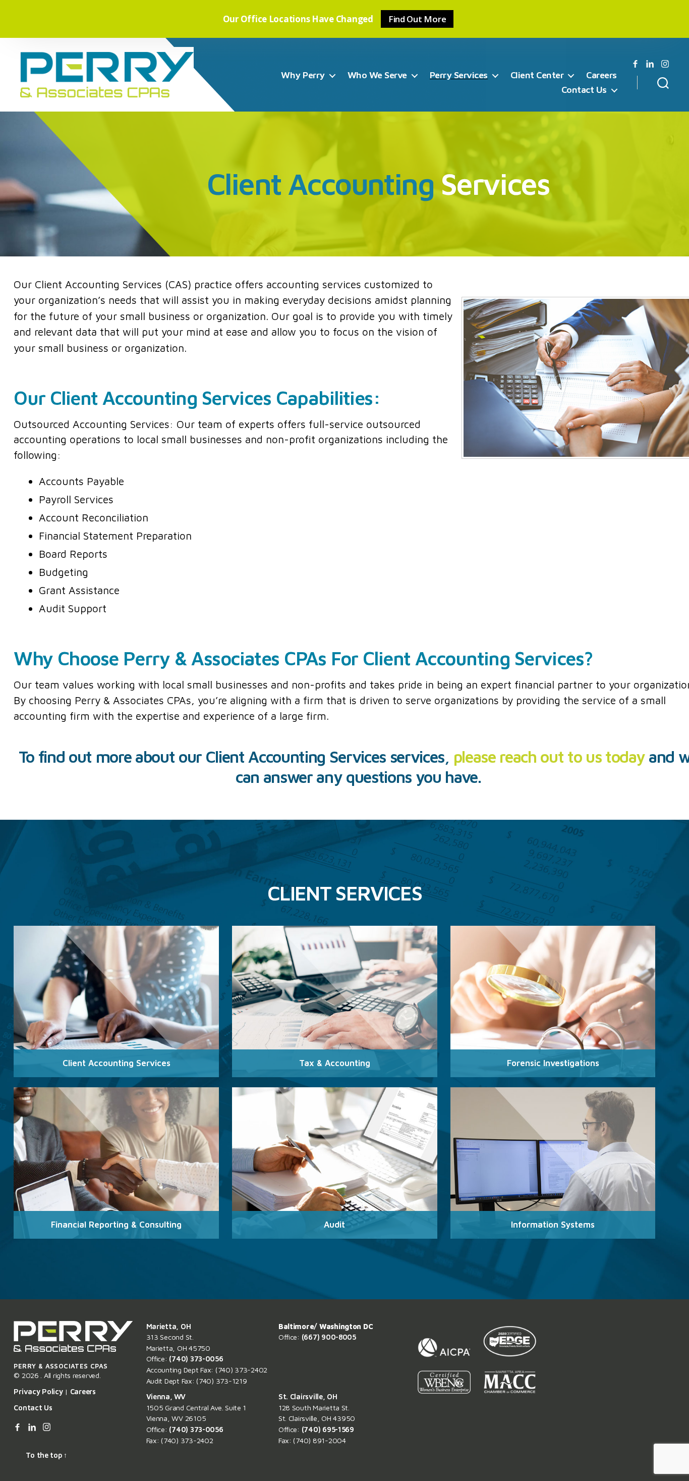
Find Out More (417, 19)
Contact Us (584, 89)
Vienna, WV (166, 1396)
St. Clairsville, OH (307, 1396)
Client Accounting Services (116, 1063)
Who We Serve (377, 75)
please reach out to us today (549, 756)
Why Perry (303, 75)
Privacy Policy (38, 1391)
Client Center (537, 75)
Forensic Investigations (553, 1063)
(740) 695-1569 (328, 1429)
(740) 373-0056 (196, 1358)
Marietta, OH (168, 1326)
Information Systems (553, 1225)
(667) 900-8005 (329, 1337)
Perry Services (459, 75)
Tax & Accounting (334, 1063)
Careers (601, 75)
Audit (334, 1225)
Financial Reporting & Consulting (116, 1225)
